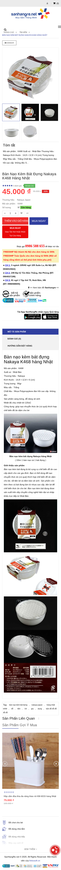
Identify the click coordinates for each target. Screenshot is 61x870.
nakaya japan (37, 705)
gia (32, 709)
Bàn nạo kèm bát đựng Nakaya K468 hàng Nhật (24, 35)
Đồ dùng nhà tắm (17, 829)
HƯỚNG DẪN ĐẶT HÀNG (20, 346)
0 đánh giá (17, 186)
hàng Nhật (46, 456)
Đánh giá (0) (14, 339)
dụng (40, 709)
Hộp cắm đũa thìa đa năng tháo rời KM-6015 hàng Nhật (30, 796)
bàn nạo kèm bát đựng (18, 705)
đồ (12, 709)
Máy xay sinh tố (16, 843)
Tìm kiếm (23, 32)
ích (26, 709)
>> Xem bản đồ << (44, 287)
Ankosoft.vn (34, 860)
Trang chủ (8, 32)
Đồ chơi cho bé (16, 822)
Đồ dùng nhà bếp (17, 836)
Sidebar (10, 43)
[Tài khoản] (47, 3)
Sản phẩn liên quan (18, 718)
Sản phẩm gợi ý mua (19, 725)
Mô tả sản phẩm (17, 331)
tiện (18, 709)
